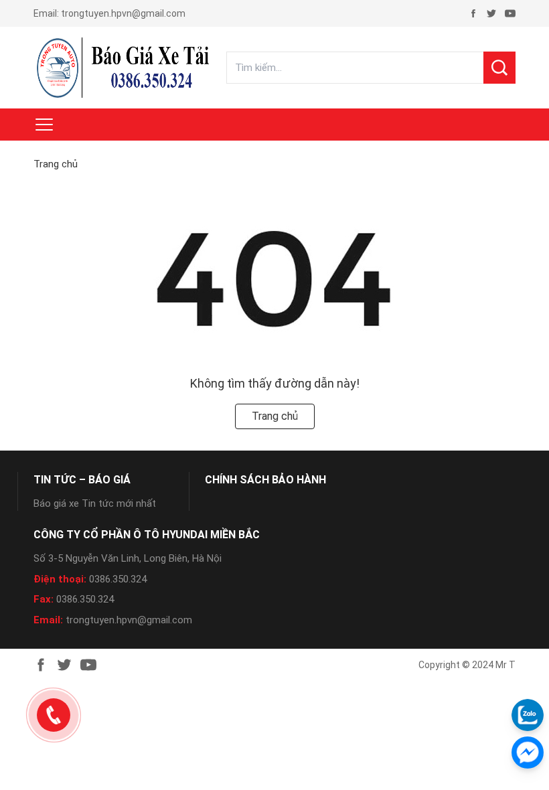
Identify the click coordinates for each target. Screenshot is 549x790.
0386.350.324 (118, 579)
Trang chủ (55, 164)
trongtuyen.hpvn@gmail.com (123, 13)
